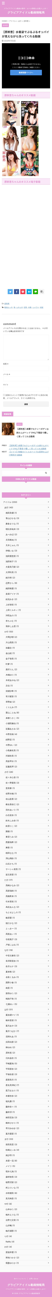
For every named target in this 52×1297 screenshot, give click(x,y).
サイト (5, 385)
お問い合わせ (33, 1279)
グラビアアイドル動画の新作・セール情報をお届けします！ (26, 1289)
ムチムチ (19, 307)
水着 (29, 307)
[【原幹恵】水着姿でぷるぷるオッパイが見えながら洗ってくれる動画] (29, 291)
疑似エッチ (8, 307)
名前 (5, 364)
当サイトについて (20, 1279)
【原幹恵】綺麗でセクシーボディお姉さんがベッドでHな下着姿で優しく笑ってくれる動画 (32, 433)
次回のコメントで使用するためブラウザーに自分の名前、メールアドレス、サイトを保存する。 (25, 396)
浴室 (41, 307)
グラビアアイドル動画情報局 (26, 12)
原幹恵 (6, 304)
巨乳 (25, 307)
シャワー (35, 307)
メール (6, 374)
